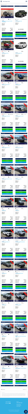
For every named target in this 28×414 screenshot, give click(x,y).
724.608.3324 (25, 38)
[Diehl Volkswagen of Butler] (1, 1)
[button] (13, 13)
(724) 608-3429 (19, 402)
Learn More (7, 36)
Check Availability (20, 34)
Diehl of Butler (17, 38)
